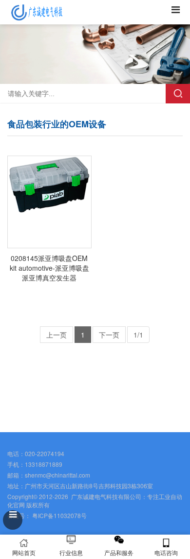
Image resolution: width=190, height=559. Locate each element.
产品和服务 (118, 552)
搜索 (178, 93)
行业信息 (71, 552)
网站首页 (24, 552)
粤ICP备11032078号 (59, 515)
